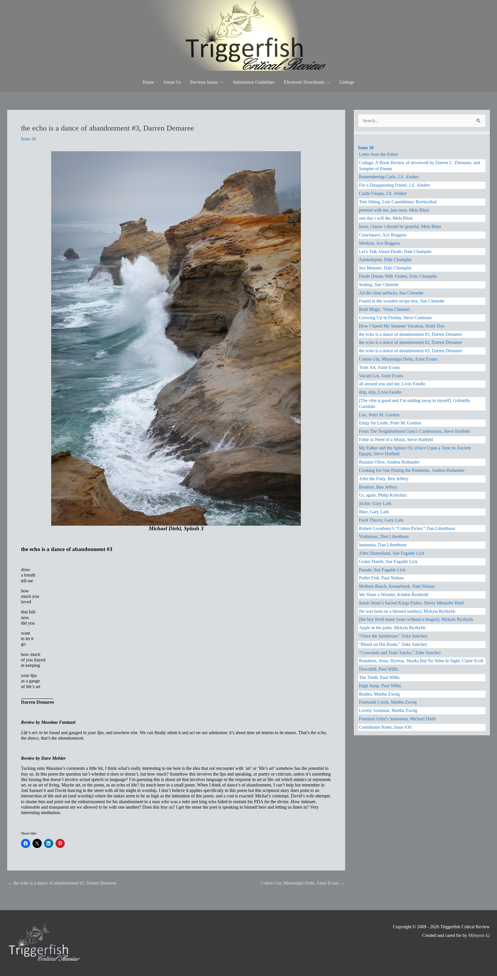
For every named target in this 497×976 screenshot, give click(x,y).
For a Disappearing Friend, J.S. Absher (394, 185)
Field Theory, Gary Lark (381, 520)
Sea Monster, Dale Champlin (385, 267)
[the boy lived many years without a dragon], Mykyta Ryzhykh (416, 619)
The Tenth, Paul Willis (379, 677)
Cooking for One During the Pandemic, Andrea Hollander (411, 470)
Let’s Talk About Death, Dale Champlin (395, 251)
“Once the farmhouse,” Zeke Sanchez (393, 636)
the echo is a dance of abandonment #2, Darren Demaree (62, 883)
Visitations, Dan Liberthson (384, 536)
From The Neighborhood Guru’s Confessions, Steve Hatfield (414, 431)
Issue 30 (28, 138)
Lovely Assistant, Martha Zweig (388, 710)
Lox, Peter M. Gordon (379, 414)
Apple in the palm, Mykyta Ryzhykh (392, 627)
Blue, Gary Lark (374, 511)
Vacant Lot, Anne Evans (381, 375)
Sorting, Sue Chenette (379, 284)
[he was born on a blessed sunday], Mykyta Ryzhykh (407, 611)
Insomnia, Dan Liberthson (382, 544)
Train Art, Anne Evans (379, 367)
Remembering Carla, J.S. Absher (388, 176)
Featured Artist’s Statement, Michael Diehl (397, 718)
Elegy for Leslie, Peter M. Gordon (390, 422)
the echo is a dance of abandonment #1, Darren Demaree (410, 334)
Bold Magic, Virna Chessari (384, 309)
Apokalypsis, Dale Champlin (385, 259)
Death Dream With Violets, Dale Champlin (398, 276)
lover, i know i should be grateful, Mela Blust (400, 226)
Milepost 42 (479, 935)
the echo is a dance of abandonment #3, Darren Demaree (410, 350)
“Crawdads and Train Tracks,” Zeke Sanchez (400, 652)
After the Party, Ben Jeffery (384, 478)
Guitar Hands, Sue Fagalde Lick (388, 561)
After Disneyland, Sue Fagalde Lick (392, 553)
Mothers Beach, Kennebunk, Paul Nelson (397, 586)
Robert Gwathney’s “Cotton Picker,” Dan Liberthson (407, 528)
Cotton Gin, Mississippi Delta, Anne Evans (303, 883)
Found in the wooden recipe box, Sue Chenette (401, 300)
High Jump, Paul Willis (380, 685)
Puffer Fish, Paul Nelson (381, 577)
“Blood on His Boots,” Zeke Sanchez (393, 644)
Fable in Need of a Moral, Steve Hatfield (396, 439)
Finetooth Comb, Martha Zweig (388, 702)
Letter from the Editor (378, 154)
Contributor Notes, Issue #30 (385, 727)
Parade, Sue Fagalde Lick (382, 569)
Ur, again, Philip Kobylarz (383, 495)
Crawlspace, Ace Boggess (382, 234)
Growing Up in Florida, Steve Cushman (395, 317)
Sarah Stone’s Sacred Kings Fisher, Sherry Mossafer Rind (411, 602)
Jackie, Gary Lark (375, 503)
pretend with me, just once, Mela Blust (394, 210)
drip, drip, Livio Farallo (380, 392)
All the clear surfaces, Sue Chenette (391, 292)
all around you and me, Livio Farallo (392, 383)
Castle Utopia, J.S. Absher (383, 193)
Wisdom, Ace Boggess (379, 243)
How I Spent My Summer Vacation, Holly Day (402, 326)
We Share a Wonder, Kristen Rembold (393, 594)
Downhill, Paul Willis (378, 669)
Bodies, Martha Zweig (379, 694)
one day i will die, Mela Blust (385, 218)
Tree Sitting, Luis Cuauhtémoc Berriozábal (398, 201)
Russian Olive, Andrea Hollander (389, 462)
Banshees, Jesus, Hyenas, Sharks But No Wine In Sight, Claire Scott (421, 660)
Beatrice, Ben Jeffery (378, 487)
